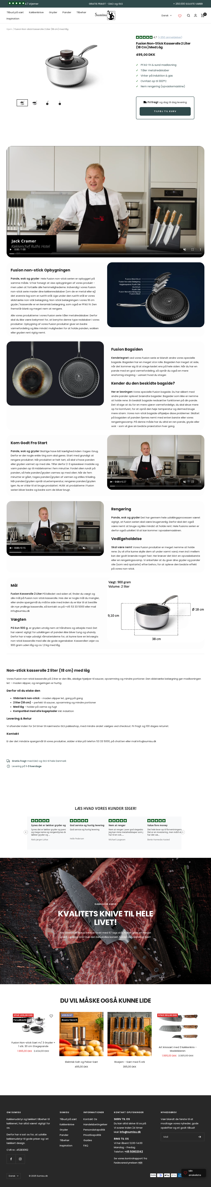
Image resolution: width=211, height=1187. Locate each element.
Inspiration (13, 18)
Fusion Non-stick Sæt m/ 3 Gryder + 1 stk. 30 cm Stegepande (33, 1044)
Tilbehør (81, 12)
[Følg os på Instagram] (20, 1159)
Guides (87, 1140)
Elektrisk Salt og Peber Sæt (81, 1062)
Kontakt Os (90, 1119)
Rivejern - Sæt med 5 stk (129, 1062)
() (170, 37)
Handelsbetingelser (95, 1124)
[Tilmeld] (199, 1137)
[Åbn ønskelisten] (180, 16)
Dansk (165, 15)
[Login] (195, 15)
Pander (66, 12)
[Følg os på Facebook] (11, 1159)
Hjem (9, 29)
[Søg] (188, 15)
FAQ (85, 1145)
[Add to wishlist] (51, 1016)
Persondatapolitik (94, 1129)
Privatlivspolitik (92, 1135)
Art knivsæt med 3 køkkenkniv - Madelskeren (178, 1049)
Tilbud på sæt (15, 12)
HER (140, 1162)
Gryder (53, 12)
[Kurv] (202, 15)
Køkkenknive (36, 12)
